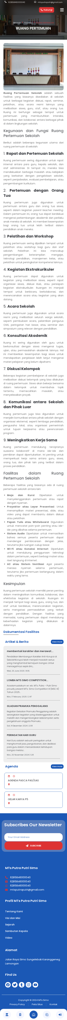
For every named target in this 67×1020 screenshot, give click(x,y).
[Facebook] (8, 985)
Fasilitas (28, 22)
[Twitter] (15, 985)
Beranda (17, 22)
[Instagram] (28, 985)
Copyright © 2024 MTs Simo (33, 1000)
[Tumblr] (21, 985)
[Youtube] (35, 985)
